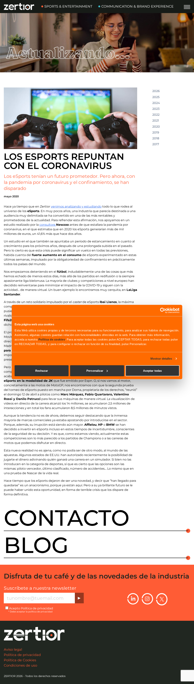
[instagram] (147, 599)
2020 (156, 126)
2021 (155, 120)
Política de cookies (51, 339)
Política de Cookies (20, 660)
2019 (155, 132)
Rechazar (41, 370)
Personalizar (94, 370)
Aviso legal (13, 649)
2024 (156, 103)
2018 (155, 138)
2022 (156, 114)
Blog (36, 545)
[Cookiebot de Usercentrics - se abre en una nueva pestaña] (162, 310)
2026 (156, 91)
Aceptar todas (152, 370)
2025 (156, 97)
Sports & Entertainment (68, 6)
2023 (156, 108)
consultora (47, 224)
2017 (155, 144)
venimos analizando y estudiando (76, 206)
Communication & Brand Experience (137, 6)
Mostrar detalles (161, 358)
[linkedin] (133, 599)
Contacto (66, 518)
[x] (161, 599)
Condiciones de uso (20, 665)
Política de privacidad (37, 608)
